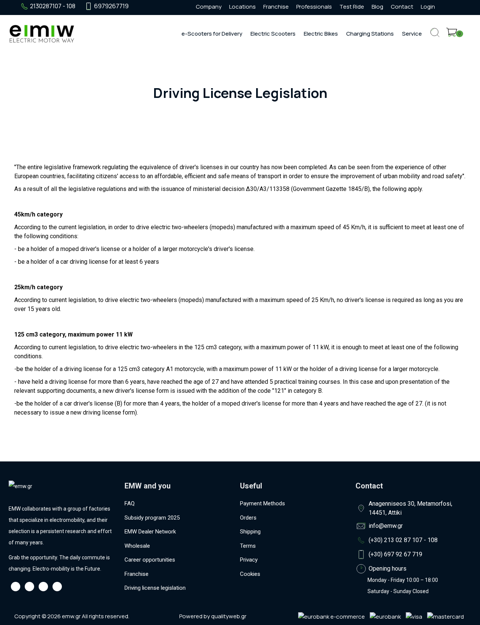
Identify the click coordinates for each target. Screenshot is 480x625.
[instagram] (153, 6)
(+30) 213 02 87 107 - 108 (403, 540)
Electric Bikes (321, 34)
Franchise (276, 7)
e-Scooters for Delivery (212, 34)
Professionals (314, 7)
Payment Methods (262, 503)
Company (209, 7)
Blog (377, 7)
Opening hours (387, 568)
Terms (248, 545)
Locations (242, 7)
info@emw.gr (386, 525)
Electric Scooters (273, 34)
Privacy (249, 559)
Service (412, 34)
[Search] (435, 38)
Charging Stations (370, 34)
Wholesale (137, 545)
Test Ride (351, 7)
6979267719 (111, 6)
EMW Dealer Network (150, 531)
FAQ (129, 503)
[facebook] (139, 6)
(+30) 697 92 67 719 (395, 554)
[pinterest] (180, 6)
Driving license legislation (155, 587)
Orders (248, 517)
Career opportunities (149, 559)
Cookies (250, 574)
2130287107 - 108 (52, 6)
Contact (402, 7)
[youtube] (166, 6)
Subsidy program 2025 (152, 517)
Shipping (250, 531)
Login (428, 7)
